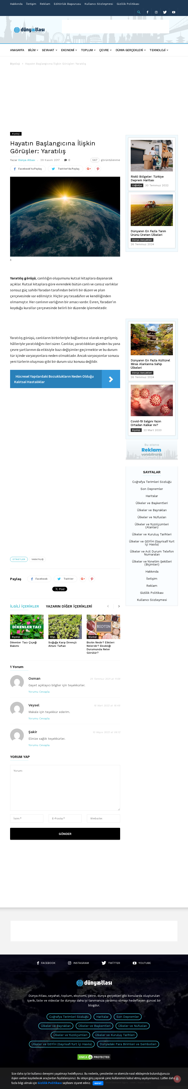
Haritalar (152, 496)
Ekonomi (67, 50)
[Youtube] (173, 12)
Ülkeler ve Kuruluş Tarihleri (151, 534)
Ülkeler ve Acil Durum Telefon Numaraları (152, 553)
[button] (138, 12)
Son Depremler (152, 489)
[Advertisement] (115, 26)
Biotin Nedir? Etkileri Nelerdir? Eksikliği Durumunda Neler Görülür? (100, 647)
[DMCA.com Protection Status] (94, 1059)
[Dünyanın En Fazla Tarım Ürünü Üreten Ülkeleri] (152, 210)
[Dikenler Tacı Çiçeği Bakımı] (27, 627)
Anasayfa (17, 50)
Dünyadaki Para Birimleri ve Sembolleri (128, 1044)
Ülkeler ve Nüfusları (152, 517)
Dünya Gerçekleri (129, 50)
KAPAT (98, 1083)
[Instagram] (156, 12)
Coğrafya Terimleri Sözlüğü (151, 482)
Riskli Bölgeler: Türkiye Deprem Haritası (147, 178)
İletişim (31, 3)
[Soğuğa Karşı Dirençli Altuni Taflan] (65, 627)
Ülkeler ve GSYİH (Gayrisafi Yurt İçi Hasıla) (151, 543)
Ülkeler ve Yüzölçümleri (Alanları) (152, 526)
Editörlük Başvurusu (67, 3)
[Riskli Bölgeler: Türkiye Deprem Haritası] (152, 155)
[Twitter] (164, 12)
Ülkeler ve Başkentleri (152, 503)
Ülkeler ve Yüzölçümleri (70, 1035)
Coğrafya (137, 185)
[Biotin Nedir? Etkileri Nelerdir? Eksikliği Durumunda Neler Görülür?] (103, 627)
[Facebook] (147, 12)
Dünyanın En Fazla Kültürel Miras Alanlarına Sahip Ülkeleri (150, 364)
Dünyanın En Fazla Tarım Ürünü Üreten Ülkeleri (148, 233)
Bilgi (52, 637)
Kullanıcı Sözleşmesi (99, 3)
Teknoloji (157, 50)
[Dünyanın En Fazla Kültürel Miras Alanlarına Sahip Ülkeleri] (152, 339)
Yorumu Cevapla (39, 691)
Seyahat (48, 50)
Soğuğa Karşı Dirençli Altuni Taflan (62, 644)
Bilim (31, 50)
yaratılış (37, 559)
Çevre (104, 50)
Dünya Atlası (26, 160)
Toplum (87, 50)
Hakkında (16, 3)
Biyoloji (15, 63)
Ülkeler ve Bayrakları (152, 510)
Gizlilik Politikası (128, 3)
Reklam (45, 3)
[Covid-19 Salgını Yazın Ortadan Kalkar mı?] (152, 400)
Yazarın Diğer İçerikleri (69, 606)
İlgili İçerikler (24, 606)
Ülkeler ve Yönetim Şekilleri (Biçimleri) (152, 563)
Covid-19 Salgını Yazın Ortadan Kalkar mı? (146, 423)
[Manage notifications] (177, 1079)
